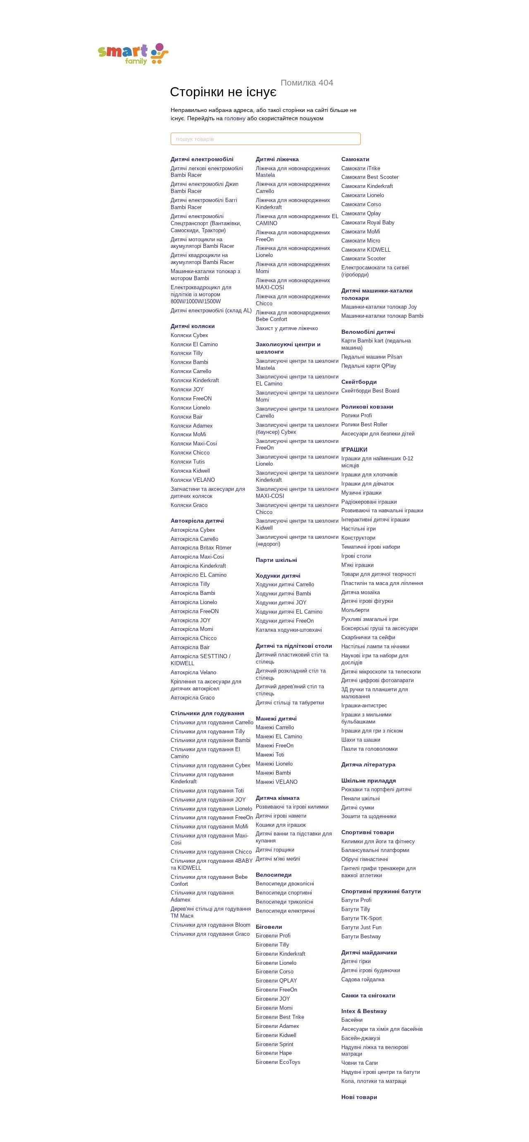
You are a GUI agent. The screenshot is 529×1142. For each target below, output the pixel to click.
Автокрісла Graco (192, 698)
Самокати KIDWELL (366, 250)
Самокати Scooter (363, 258)
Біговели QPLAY (276, 981)
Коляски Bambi (189, 362)
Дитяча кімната (278, 798)
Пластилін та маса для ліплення (382, 583)
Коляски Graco (189, 505)
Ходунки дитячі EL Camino (289, 612)
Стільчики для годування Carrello (212, 722)
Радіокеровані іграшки (369, 502)
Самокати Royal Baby (368, 222)
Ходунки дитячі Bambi (283, 593)
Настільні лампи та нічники (375, 646)
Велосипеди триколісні (284, 902)
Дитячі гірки (356, 961)
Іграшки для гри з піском (372, 731)
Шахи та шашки (360, 740)
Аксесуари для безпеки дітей (378, 434)
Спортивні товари (367, 832)
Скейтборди (359, 381)
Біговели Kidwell (276, 1035)
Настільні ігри (358, 529)
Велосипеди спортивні (284, 893)
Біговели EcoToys (278, 1062)
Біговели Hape (274, 1053)
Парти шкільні (276, 560)
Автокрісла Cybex (193, 530)
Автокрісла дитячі (197, 520)
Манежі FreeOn (274, 745)
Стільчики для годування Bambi (210, 740)
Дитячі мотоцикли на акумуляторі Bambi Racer (202, 243)
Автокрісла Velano (193, 672)
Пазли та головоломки (369, 749)
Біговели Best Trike (280, 1017)
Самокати (355, 159)
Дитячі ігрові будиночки (370, 970)
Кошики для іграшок (281, 825)
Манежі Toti (270, 755)
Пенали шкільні (360, 798)
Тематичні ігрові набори (370, 547)
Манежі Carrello (275, 727)
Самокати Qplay (361, 213)
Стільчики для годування (207, 713)
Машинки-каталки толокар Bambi (382, 316)
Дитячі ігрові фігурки (367, 601)
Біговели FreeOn (276, 990)
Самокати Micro (360, 241)
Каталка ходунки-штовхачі (289, 630)
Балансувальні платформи (375, 850)
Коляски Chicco (190, 453)
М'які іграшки (357, 565)
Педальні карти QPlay (368, 366)
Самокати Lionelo (362, 195)
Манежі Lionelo (274, 764)
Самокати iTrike (360, 168)
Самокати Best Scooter (369, 177)
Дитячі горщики (275, 850)
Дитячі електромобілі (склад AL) (211, 310)
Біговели (269, 926)
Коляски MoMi (188, 434)
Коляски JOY (187, 389)
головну (234, 118)
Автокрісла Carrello (194, 539)
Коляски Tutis (188, 462)
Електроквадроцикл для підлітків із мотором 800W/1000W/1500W (201, 294)
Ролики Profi (356, 415)
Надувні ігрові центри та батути (380, 1072)
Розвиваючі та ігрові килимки (292, 807)
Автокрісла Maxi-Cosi (197, 557)
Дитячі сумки (357, 807)
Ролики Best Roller (364, 424)
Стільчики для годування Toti (207, 791)
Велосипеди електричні (285, 911)
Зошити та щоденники (368, 816)
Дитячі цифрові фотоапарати (377, 680)
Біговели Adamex (277, 1026)
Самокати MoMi (360, 231)
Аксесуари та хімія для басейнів (382, 1029)
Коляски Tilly (187, 353)
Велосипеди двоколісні (285, 883)
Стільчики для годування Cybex (210, 765)
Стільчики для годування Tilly (208, 731)
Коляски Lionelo (190, 407)
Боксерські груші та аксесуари (379, 628)
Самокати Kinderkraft (367, 186)
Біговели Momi (274, 1008)
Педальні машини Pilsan (371, 357)
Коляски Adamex (192, 426)
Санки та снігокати (368, 995)
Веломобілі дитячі (368, 331)
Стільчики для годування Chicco (211, 852)
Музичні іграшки (361, 493)
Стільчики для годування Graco (210, 934)
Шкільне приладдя (368, 780)
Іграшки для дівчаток (367, 484)
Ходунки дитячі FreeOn (285, 621)
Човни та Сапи (359, 1063)
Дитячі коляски (193, 326)
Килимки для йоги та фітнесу (378, 841)
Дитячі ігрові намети (281, 816)
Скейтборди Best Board (370, 391)
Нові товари (359, 1097)
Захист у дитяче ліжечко (287, 328)
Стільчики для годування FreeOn (212, 817)
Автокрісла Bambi (193, 593)
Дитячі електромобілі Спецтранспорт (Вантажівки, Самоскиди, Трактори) (206, 223)
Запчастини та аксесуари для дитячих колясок (208, 492)
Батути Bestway (361, 936)
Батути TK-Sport (361, 918)
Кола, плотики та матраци (373, 1081)
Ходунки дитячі (278, 575)
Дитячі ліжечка (277, 159)
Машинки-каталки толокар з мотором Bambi (205, 274)
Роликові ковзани (367, 406)
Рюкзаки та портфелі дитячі (376, 789)
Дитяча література (368, 764)
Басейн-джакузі (360, 1038)
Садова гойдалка (362, 979)
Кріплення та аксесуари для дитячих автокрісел (206, 685)
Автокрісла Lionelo (194, 602)
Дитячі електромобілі (202, 159)
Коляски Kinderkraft (195, 380)
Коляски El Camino (194, 344)
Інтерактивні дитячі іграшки (375, 519)
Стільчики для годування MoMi (209, 826)
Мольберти (355, 610)
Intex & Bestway (364, 1011)
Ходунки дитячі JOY (281, 603)
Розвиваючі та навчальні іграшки (382, 510)
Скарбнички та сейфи (368, 637)
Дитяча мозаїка (360, 592)
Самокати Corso (361, 204)
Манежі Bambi (273, 773)
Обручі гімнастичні (364, 859)
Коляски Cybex (189, 335)
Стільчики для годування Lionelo (211, 809)
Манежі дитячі (276, 718)
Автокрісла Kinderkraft (198, 566)
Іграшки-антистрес (364, 705)
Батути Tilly (355, 909)
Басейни (351, 1020)
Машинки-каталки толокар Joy (379, 307)
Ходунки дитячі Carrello (285, 584)
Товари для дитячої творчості (378, 574)
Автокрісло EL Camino (198, 575)
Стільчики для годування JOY (208, 800)
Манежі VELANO (277, 782)
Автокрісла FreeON (195, 611)
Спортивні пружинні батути (381, 891)
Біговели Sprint (274, 1044)
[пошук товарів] (354, 139)
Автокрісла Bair (190, 647)
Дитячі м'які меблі (278, 859)
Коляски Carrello (191, 371)
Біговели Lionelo (276, 963)
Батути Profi (356, 900)
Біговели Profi (273, 936)
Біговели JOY (273, 999)
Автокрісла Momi (192, 629)
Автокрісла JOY (191, 620)
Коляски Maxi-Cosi (194, 443)
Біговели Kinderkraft (280, 954)
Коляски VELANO (193, 480)
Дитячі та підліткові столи (294, 645)
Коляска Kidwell (190, 471)
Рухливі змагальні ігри (369, 619)
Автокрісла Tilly (190, 584)
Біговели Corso (274, 971)
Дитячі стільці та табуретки (290, 702)
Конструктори (358, 538)
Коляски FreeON (191, 398)
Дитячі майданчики (369, 952)
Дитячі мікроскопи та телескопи (381, 672)
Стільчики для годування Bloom (210, 925)
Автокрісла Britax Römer (201, 548)
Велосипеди (274, 874)
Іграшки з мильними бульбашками (366, 718)
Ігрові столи (356, 556)
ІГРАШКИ (354, 449)
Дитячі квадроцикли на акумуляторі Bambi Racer (202, 258)
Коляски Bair (187, 417)
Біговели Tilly (272, 945)
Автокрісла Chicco (194, 638)
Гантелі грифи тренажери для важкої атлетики (378, 871)
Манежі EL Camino (279, 736)
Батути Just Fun (361, 927)
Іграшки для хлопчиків (369, 474)
